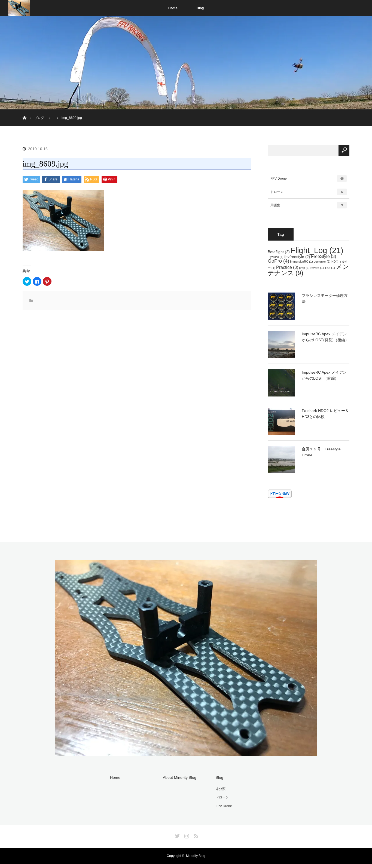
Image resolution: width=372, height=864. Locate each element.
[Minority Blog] (186, 752)
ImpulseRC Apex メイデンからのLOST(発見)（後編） (325, 337)
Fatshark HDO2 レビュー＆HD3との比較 (325, 413)
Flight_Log (317, 250)
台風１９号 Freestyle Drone (321, 452)
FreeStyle (323, 256)
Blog (200, 8)
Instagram (186, 835)
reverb (317, 267)
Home (173, 8)
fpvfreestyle (297, 256)
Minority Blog (195, 856)
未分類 (220, 789)
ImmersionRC (301, 261)
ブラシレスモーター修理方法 (324, 298)
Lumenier (322, 261)
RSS (195, 835)
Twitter (177, 835)
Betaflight (279, 252)
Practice (287, 267)
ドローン (306, 192)
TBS (330, 267)
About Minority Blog (179, 777)
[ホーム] (24, 111)
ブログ (39, 118)
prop (304, 267)
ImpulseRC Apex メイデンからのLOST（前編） (324, 375)
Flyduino (275, 257)
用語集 (306, 205)
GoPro (278, 261)
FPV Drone (307, 178)
